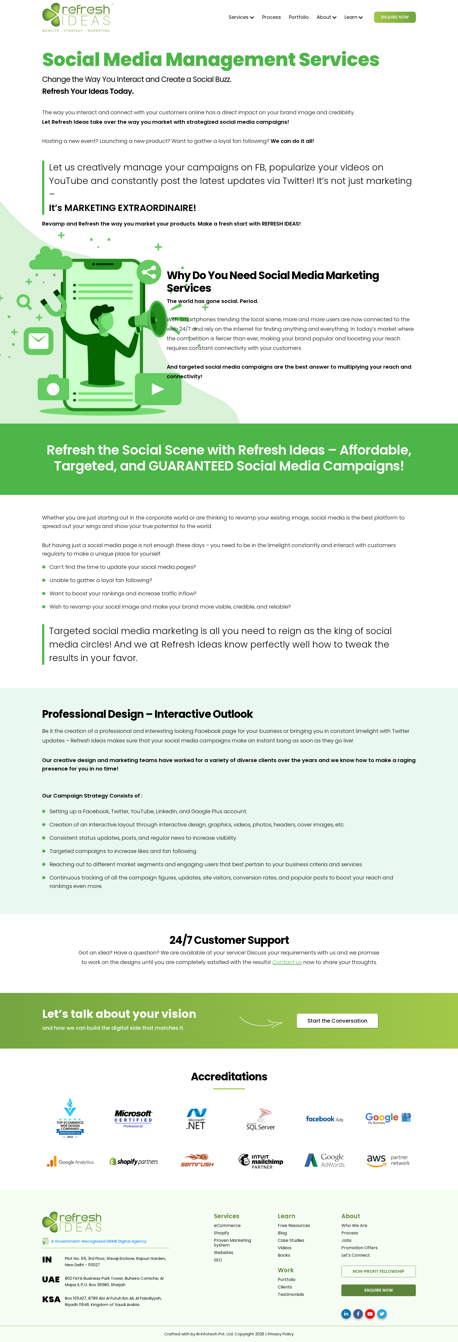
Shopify (221, 1233)
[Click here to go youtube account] (370, 1314)
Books (284, 1255)
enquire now (378, 1290)
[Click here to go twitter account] (382, 1314)
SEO (218, 1260)
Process (271, 17)
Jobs (346, 1240)
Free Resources (294, 1225)
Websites (223, 1252)
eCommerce (227, 1225)
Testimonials (291, 1294)
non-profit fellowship (378, 1271)
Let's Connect (355, 1255)
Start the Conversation (337, 1020)
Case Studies (291, 1240)
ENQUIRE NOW (395, 17)
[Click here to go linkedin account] (346, 1314)
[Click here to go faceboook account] (358, 1314)
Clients (285, 1287)
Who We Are (354, 1225)
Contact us (287, 962)
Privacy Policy (281, 1334)
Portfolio (299, 17)
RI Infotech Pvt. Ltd (214, 1334)
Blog (282, 1233)
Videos (285, 1248)
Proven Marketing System (232, 1243)
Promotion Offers (359, 1248)
